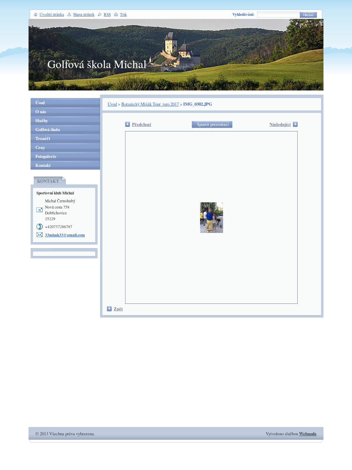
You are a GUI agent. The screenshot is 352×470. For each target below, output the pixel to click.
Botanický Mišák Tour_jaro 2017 (150, 104)
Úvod (112, 104)
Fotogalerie (45, 156)
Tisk (123, 14)
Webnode (308, 433)
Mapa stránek (84, 14)
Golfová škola (47, 129)
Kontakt (43, 165)
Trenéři (42, 138)
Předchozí (141, 124)
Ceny (40, 147)
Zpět (118, 309)
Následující (280, 124)
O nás (40, 111)
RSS (107, 14)
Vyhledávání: (243, 14)
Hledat (308, 15)
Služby (41, 120)
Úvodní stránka (52, 14)
